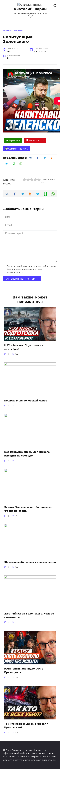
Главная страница (13, 30)
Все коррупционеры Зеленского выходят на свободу (27, 453)
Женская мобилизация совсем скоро (30, 562)
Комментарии (17, 148)
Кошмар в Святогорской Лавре (25, 400)
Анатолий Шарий (30, 9)
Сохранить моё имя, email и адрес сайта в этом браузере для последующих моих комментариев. (31, 269)
